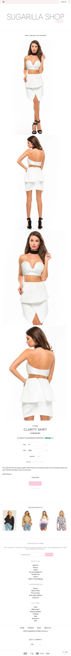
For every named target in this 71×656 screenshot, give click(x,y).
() (63, 2)
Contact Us (35, 597)
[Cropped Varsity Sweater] (9, 520)
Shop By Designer (35, 611)
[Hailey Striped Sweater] (44, 520)
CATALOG (31, 628)
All (37, 35)
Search (35, 570)
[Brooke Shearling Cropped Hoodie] (27, 520)
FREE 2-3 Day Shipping (35, 579)
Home (26, 35)
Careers (35, 576)
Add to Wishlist (35, 488)
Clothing (35, 614)
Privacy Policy (35, 593)
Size (24, 444)
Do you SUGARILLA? (35, 572)
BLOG (39, 628)
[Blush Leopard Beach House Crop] (61, 520)
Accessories (35, 618)
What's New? (36, 609)
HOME (22, 628)
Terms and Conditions (35, 595)
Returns (35, 567)
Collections (32, 35)
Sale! (35, 620)
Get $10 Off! (36, 574)
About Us (35, 565)
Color (24, 450)
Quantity (32, 456)
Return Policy (35, 590)
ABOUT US (47, 628)
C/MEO (35, 426)
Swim (35, 616)
